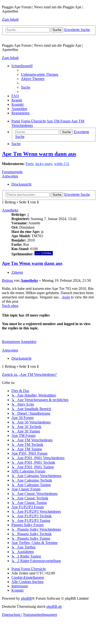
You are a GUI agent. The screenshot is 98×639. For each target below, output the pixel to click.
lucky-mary (43, 164)
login (66, 297)
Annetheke (10, 210)
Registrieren (11, 342)
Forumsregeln (12, 172)
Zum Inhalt (10, 19)
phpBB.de (54, 606)
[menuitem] (39, 74)
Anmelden (28, 342)
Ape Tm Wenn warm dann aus (39, 154)
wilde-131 (61, 164)
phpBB (26, 598)
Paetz (29, 164)
